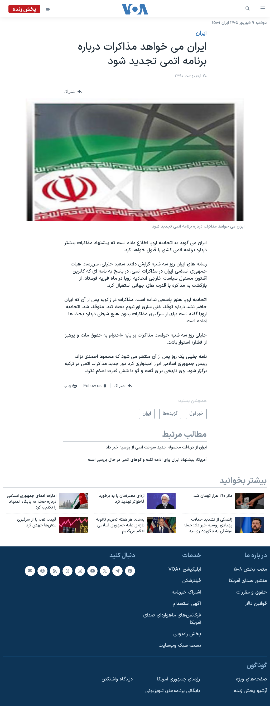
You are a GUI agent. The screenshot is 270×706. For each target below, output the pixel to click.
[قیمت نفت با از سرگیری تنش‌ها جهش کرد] (73, 525)
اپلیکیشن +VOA (184, 569)
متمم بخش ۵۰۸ (250, 569)
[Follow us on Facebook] (130, 571)
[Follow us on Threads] (67, 571)
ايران (201, 33)
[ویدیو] (48, 9)
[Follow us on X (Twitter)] (105, 571)
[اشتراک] (30, 571)
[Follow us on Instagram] (80, 571)
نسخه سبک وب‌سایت (179, 645)
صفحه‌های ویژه (251, 679)
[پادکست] (42, 571)
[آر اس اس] (55, 571)
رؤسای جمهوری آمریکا (178, 679)
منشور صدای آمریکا (248, 580)
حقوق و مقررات (251, 592)
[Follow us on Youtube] (92, 571)
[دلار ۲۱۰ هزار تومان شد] (249, 501)
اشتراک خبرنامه (186, 592)
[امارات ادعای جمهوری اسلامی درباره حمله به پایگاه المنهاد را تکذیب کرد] (73, 501)
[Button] (73, 91)
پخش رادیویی (187, 634)
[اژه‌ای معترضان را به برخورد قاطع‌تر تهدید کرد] (161, 501)
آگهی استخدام (187, 603)
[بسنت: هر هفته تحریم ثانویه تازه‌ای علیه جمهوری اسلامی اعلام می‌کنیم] (161, 525)
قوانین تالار (256, 603)
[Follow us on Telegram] (117, 571)
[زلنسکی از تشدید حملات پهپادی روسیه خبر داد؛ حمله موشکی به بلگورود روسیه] (249, 525)
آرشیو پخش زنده (250, 690)
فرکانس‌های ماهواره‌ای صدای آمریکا (172, 619)
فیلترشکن (191, 580)
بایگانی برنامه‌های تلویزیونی (172, 690)
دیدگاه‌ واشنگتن (117, 679)
